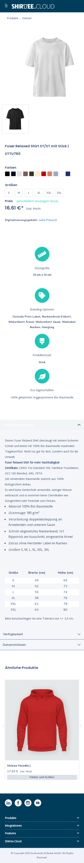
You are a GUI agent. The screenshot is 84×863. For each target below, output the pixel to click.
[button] (7, 6)
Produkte (10, 818)
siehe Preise (46, 220)
